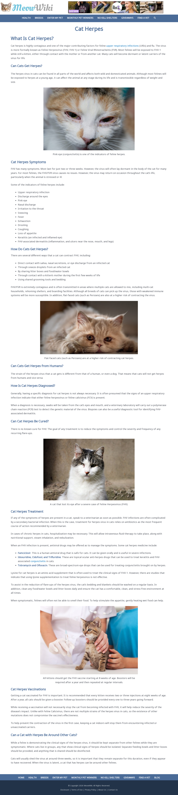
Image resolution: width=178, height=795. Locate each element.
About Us (102, 789)
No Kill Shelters (110, 777)
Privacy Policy (90, 789)
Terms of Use (77, 789)
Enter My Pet (60, 777)
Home (21, 777)
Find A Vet (144, 777)
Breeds (44, 777)
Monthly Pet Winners (84, 777)
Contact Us (113, 789)
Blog (157, 777)
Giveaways (129, 777)
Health (32, 777)
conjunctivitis (38, 561)
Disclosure (64, 789)
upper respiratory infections (122, 45)
